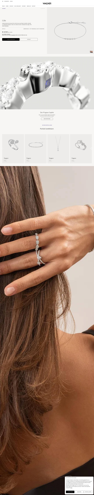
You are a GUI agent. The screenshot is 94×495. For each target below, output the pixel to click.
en (2, 1)
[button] (92, 148)
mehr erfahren (47, 118)
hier (71, 487)
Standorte (6, 1)
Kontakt (29, 39)
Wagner (6, 158)
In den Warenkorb (11, 39)
